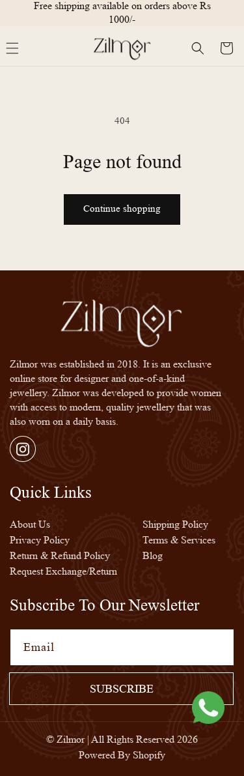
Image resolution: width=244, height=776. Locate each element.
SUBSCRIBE (122, 688)
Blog (152, 555)
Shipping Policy (175, 524)
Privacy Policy (40, 540)
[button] (197, 48)
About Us (30, 524)
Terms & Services (178, 540)
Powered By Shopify (122, 755)
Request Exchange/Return (63, 571)
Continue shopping (122, 208)
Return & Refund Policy (60, 555)
